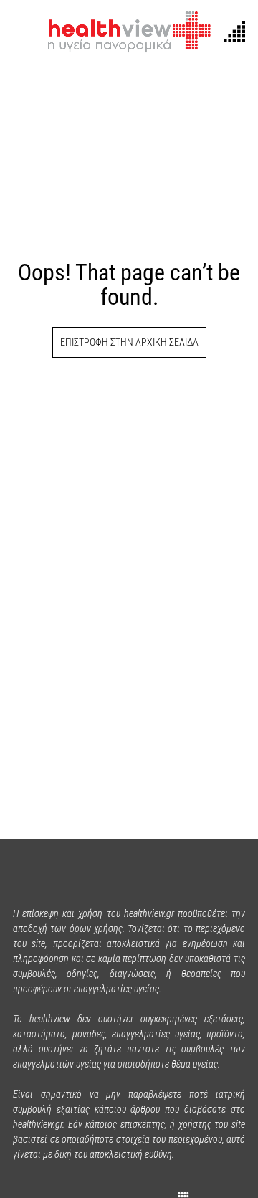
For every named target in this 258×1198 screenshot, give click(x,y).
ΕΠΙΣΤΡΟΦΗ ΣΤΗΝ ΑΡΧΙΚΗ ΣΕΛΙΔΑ (129, 342)
